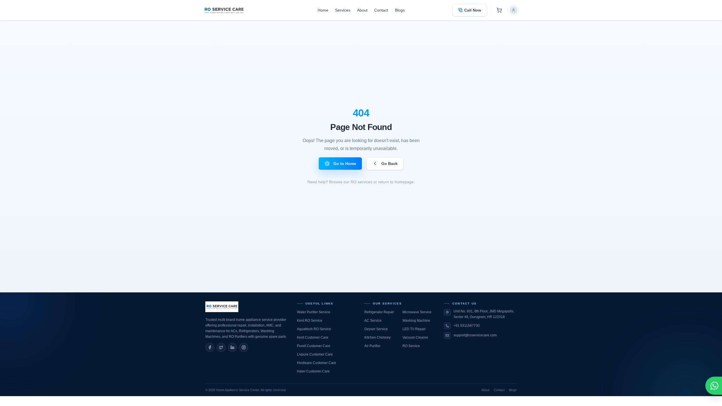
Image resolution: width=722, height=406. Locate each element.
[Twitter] (221, 347)
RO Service (411, 346)
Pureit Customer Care (313, 346)
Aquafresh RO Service (314, 329)
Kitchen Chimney (377, 337)
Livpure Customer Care (315, 354)
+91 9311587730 (467, 325)
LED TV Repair (414, 329)
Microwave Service (417, 312)
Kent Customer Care (312, 337)
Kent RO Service (309, 320)
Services (342, 10)
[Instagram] (243, 347)
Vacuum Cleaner (415, 337)
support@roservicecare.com (475, 335)
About (362, 10)
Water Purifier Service (313, 312)
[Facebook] (209, 347)
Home (323, 10)
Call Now (472, 10)
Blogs (400, 10)
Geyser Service (376, 329)
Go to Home (344, 163)
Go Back (389, 163)
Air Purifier (372, 346)
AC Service (373, 320)
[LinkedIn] (232, 347)
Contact (381, 10)
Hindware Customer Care (316, 363)
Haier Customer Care (313, 371)
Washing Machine (416, 320)
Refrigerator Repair (379, 312)
